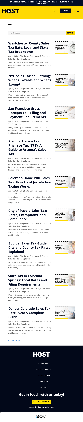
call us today (40, 402)
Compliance (34, 56)
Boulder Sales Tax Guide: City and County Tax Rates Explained (29, 247)
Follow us (43, 387)
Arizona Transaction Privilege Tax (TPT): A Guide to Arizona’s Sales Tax (27, 147)
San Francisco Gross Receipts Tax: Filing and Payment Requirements (27, 112)
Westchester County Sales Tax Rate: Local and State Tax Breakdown (28, 47)
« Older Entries (14, 340)
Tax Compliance (23, 59)
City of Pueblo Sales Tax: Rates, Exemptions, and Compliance (27, 214)
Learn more (43, 381)
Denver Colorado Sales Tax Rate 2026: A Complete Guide (29, 312)
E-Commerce (45, 56)
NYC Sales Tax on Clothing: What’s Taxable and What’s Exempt (29, 80)
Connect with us (43, 375)
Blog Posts (24, 56)
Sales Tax (12, 59)
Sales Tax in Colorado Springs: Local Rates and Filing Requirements (27, 280)
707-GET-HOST (53, 10)
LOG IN (65, 10)
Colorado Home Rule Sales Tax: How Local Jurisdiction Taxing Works (29, 182)
